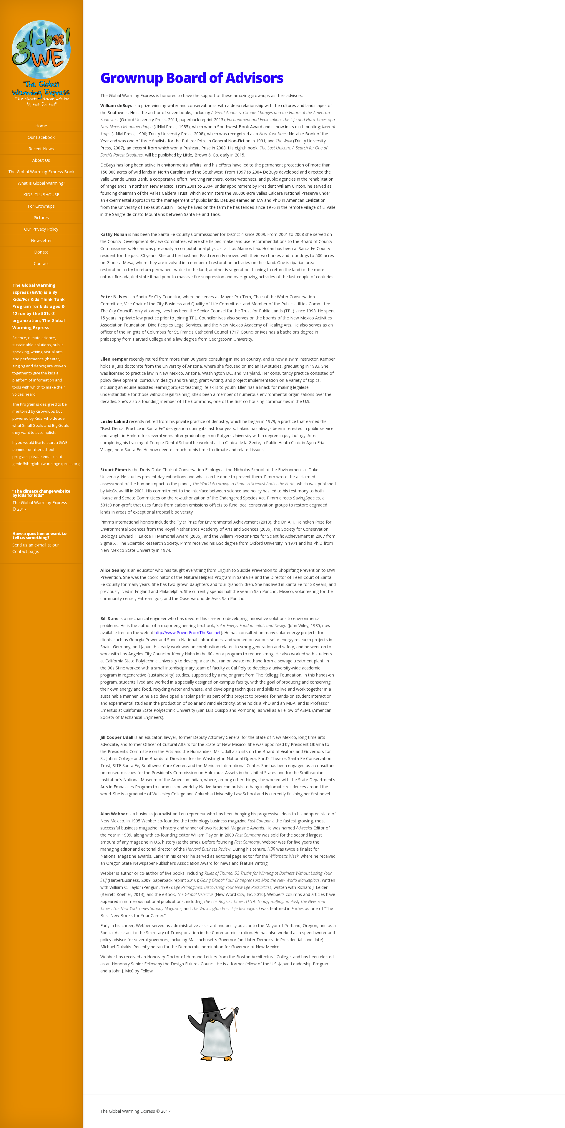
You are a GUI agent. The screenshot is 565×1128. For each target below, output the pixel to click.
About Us (41, 160)
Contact (41, 263)
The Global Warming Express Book (41, 171)
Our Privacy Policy (41, 229)
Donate (41, 252)
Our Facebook (41, 137)
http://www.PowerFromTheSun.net (187, 632)
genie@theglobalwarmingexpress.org (45, 463)
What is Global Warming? (41, 183)
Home (41, 126)
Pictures (41, 217)
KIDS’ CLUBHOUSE (41, 194)
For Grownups (41, 206)
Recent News (41, 148)
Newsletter (41, 240)
